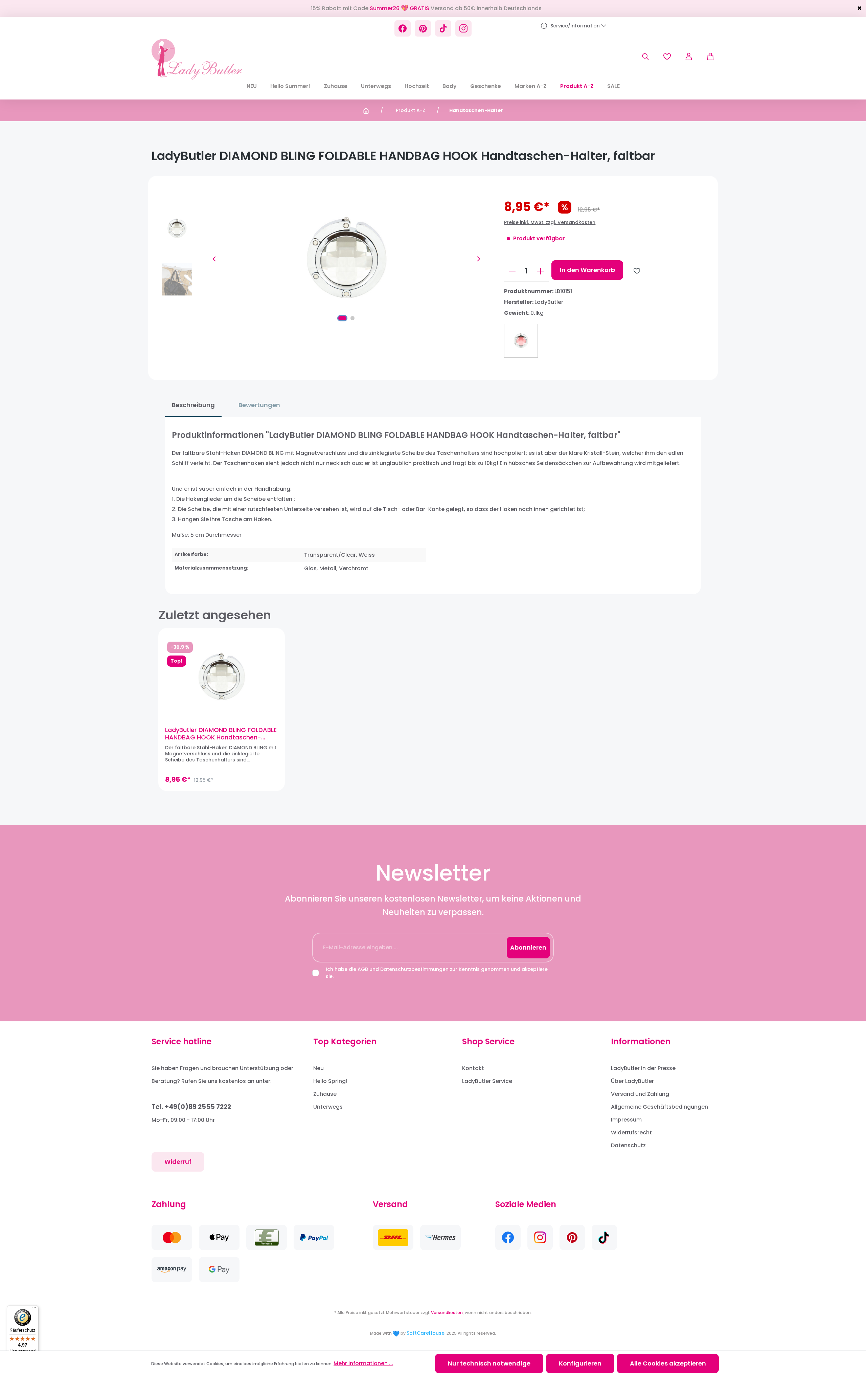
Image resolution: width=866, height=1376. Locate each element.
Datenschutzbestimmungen (414, 969)
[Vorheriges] (214, 259)
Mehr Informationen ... (363, 1363)
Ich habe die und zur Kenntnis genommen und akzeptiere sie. (437, 973)
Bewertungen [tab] (259, 405)
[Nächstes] (478, 259)
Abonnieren (528, 947)
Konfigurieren (580, 1363)
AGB (363, 969)
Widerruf (177, 1161)
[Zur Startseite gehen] (197, 59)
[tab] (193, 405)
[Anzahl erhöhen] (540, 271)
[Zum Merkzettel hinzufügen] (636, 271)
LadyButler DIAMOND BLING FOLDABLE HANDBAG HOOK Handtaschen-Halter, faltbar (221, 733)
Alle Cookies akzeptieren (668, 1363)
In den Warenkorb (587, 270)
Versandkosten (447, 1312)
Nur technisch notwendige (489, 1363)
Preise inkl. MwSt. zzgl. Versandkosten (549, 222)
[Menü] (34, 1309)
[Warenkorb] (707, 56)
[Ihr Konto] (689, 56)
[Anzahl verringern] (512, 271)
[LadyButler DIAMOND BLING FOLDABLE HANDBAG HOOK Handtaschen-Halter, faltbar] (221, 677)
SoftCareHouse (426, 1333)
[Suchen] (645, 56)
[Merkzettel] (667, 56)
